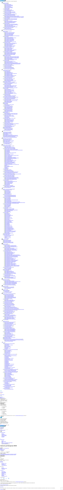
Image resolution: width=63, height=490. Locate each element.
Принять (4, 489)
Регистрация (1, 430)
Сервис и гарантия (4, 435)
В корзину (1, 461)
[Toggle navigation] (1, 431)
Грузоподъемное (4, 406)
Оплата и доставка (4, 463)
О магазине (3, 436)
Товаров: (1, 447)
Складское (3, 407)
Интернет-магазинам (4, 468)
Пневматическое (4, 414)
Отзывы (3, 474)
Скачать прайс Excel (4, 465)
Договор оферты (4, 464)
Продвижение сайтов (3, 485)
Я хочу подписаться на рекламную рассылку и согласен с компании (13, 415)
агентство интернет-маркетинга (10, 485)
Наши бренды (3, 471)
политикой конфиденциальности (19, 415)
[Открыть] (8, 3)
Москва (7, 452)
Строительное (4, 413)
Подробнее (1, 489)
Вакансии (3, 475)
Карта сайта (1, 486)
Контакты (3, 473)
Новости (3, 433)
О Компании (1, 470)
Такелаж (3, 412)
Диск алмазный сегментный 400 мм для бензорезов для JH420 (8, 454)
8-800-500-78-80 (2, 439)
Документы (3, 434)
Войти (4, 430)
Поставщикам (2, 427)
